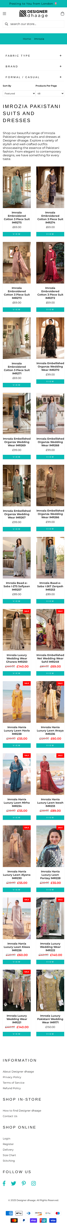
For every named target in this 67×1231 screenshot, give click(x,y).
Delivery (8, 1149)
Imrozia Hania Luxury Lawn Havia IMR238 (17, 731)
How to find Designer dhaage (22, 1110)
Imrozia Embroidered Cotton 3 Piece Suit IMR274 (50, 217)
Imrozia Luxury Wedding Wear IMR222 (50, 947)
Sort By (7, 85)
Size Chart (9, 1155)
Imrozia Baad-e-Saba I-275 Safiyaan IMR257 (17, 586)
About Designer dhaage (18, 1071)
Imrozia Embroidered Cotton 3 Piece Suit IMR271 (17, 368)
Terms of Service (13, 1082)
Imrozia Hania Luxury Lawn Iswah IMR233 (50, 803)
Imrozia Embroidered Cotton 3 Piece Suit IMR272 (50, 293)
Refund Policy (12, 1088)
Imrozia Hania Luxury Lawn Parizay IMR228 (50, 875)
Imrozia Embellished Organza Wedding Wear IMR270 (50, 367)
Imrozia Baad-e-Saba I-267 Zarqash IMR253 (50, 586)
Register (8, 1144)
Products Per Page (46, 85)
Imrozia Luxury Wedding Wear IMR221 (17, 1019)
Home (27, 39)
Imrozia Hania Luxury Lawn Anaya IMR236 (50, 731)
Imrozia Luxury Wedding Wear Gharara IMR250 (16, 658)
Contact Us (10, 1116)
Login (6, 1138)
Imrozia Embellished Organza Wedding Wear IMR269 (17, 442)
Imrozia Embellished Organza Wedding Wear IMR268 (50, 442)
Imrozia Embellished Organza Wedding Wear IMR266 (50, 514)
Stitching (9, 1160)
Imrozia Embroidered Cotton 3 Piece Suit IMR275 (17, 217)
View (17, 234)
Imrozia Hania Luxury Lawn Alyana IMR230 (17, 875)
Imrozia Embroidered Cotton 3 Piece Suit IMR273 (17, 293)
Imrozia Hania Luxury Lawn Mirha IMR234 (17, 803)
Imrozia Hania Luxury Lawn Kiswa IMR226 (17, 947)
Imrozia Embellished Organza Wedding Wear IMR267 (17, 514)
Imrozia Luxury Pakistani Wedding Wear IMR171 (50, 1019)
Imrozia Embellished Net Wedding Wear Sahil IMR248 (50, 658)
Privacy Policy (12, 1077)
